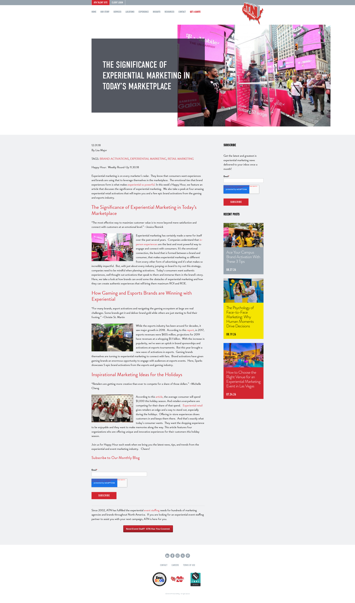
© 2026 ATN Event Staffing (172, 594)
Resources (169, 11)
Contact (182, 11)
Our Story (104, 11)
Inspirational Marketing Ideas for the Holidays (137, 374)
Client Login (117, 2)
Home (94, 11)
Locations (129, 11)
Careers (175, 565)
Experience (144, 11)
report (190, 330)
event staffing (151, 510)
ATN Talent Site (100, 2)
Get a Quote (195, 11)
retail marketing (181, 159)
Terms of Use (189, 565)
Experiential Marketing (148, 159)
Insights (156, 11)
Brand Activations (114, 159)
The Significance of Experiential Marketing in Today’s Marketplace (144, 210)
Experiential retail (192, 405)
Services (117, 11)
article (159, 396)
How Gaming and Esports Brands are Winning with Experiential (142, 296)
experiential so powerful (141, 184)
